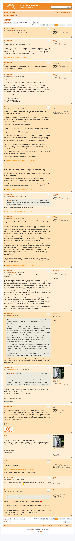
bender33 (55, 194)
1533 (60, 409)
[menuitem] (15, 12)
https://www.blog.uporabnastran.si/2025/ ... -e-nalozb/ (19, 469)
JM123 (54, 477)
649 (59, 65)
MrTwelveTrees (56, 380)
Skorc (54, 406)
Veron (54, 62)
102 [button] (63, 25)
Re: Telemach (9, 28)
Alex (54, 489)
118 (59, 481)
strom (54, 40)
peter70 (55, 313)
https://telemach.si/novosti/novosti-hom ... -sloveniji (20, 265)
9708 (60, 383)
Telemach (7, 20)
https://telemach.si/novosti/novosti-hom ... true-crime (21, 160)
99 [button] (53, 25)
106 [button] (68, 25)
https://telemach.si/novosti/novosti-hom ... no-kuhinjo (21, 189)
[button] (41, 25)
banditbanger (56, 270)
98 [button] (50, 25)
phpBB (31, 529)
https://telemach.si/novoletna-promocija (15, 57)
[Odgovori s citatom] (48, 29)
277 (59, 197)
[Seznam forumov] (11, 6)
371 (59, 493)
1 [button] (46, 25)
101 (59, 31)
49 (59, 316)
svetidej (55, 28)
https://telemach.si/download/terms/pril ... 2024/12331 (19, 211)
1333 (60, 43)
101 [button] (60, 25)
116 (59, 273)
